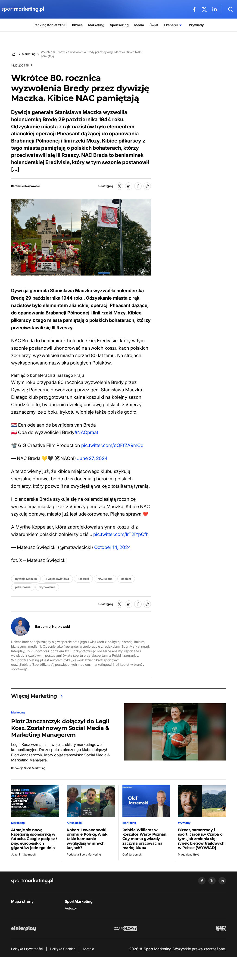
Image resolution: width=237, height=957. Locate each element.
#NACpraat (86, 432)
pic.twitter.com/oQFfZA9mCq (112, 445)
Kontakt (88, 949)
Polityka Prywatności (27, 949)
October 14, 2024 (112, 547)
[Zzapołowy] (125, 928)
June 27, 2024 (92, 458)
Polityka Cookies (62, 949)
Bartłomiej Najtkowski (25, 186)
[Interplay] (23, 928)
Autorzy (71, 908)
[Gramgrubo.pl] (221, 928)
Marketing (28, 54)
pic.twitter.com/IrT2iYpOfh (121, 534)
